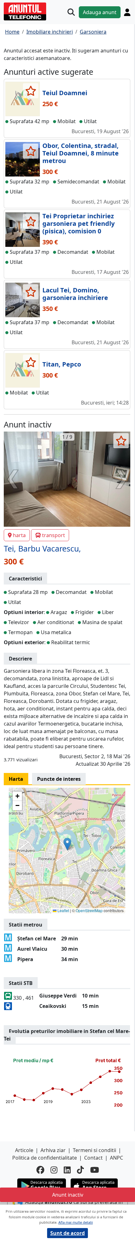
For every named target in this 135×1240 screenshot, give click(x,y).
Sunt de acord (67, 1233)
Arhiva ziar (53, 1150)
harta (19, 535)
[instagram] (54, 1170)
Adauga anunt (99, 12)
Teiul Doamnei (64, 93)
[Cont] (127, 12)
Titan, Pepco (61, 364)
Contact (93, 1157)
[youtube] (94, 1170)
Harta (16, 778)
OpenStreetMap (89, 910)
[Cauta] (71, 12)
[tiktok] (80, 1170)
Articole (24, 1150)
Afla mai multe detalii (75, 1222)
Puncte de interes (59, 778)
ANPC (116, 1157)
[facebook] (40, 1170)
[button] (67, 844)
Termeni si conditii (94, 1150)
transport (53, 535)
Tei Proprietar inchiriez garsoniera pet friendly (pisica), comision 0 (78, 223)
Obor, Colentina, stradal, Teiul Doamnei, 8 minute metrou (80, 153)
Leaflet (63, 910)
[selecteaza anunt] (30, 90)
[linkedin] (67, 1170)
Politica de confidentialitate (44, 1157)
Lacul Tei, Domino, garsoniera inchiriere (75, 294)
